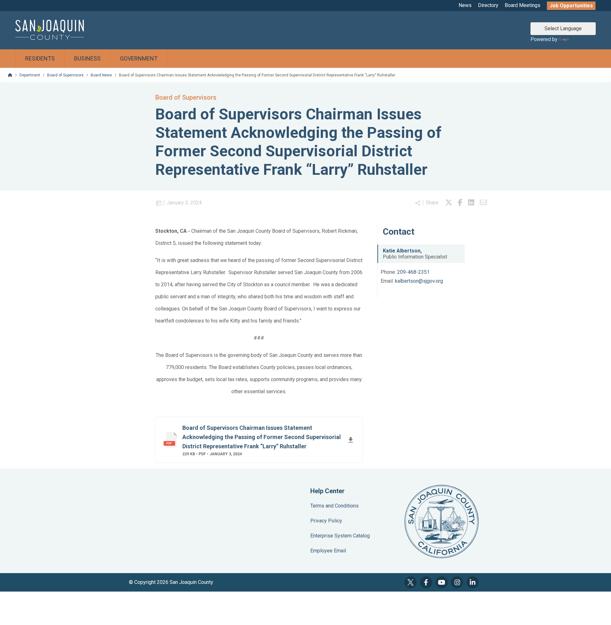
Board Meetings (522, 5)
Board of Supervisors (65, 75)
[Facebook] (460, 202)
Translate (581, 39)
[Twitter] (410, 582)
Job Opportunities (571, 6)
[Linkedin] (471, 202)
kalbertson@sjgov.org (419, 281)
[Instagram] (457, 582)
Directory (488, 5)
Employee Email (328, 551)
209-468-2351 (413, 272)
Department (29, 75)
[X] (448, 202)
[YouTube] (442, 582)
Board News (101, 75)
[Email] (483, 202)
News (465, 5)
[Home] (10, 75)
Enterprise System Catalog (340, 536)
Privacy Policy (326, 521)
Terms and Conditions (334, 506)
